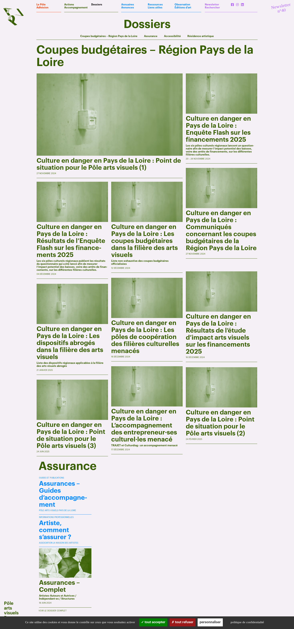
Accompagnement (76, 7)
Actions (69, 4)
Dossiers (96, 4)
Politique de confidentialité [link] (247, 622)
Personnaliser (210, 622)
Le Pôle (41, 4)
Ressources (155, 4)
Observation (182, 4)
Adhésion (42, 7)
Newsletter (212, 4)
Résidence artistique (200, 36)
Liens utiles (155, 7)
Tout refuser (183, 622)
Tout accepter (154, 622)
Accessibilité (172, 36)
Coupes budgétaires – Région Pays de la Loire (108, 36)
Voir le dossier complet (53, 611)
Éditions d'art (183, 7)
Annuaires (127, 4)
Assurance (150, 36)
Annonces (127, 7)
